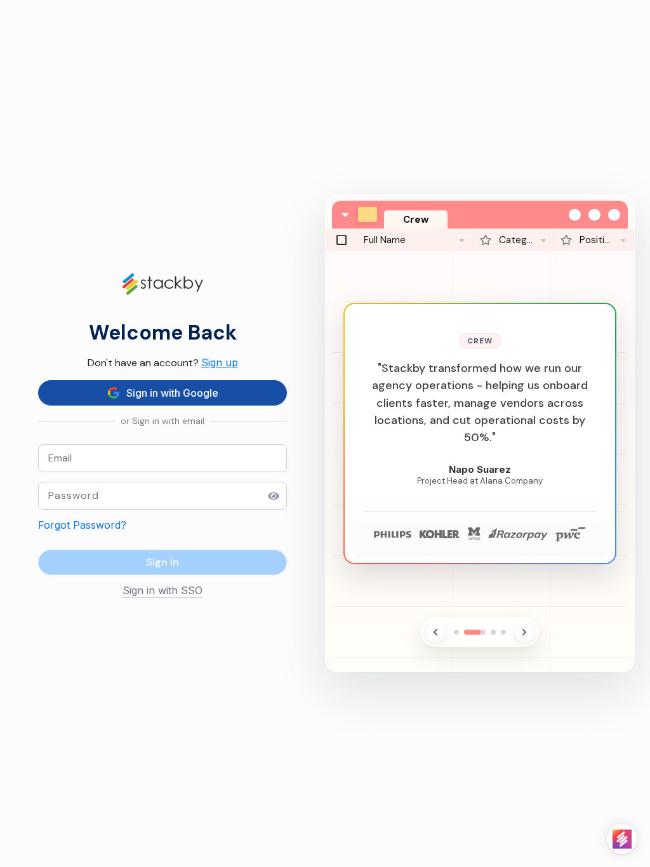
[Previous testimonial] (435, 632)
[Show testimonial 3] (493, 632)
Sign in (162, 562)
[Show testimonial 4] (503, 632)
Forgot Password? (82, 525)
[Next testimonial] (524, 632)
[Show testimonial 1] (456, 632)
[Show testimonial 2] (475, 632)
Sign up (219, 362)
